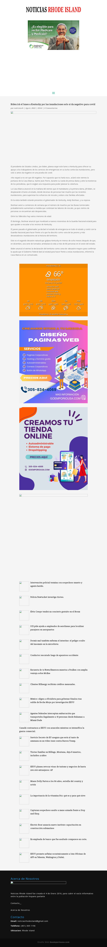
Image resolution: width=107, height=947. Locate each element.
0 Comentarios (51, 108)
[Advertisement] (53, 69)
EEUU (40, 108)
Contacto (15, 903)
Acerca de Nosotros (20, 910)
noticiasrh (18, 108)
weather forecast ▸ (53, 314)
